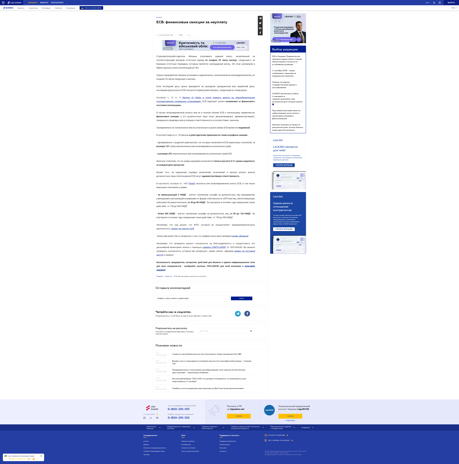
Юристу (44, 3)
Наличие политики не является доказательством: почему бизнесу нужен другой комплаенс (287, 127)
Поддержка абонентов (228, 441)
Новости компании (187, 441)
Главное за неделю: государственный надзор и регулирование (284, 84)
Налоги (159, 17)
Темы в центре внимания (190, 451)
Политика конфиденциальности (154, 448)
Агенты (146, 441)
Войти (241, 298)
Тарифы (239, 416)
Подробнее (290, 420)
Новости (20, 8)
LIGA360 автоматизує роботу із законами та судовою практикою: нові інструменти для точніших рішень (287, 98)
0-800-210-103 (178, 409)
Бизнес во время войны (92, 8)
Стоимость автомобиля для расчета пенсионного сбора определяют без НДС (207, 354)
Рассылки (223, 448)
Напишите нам (225, 444)
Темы (453, 8)
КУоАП (192, 183)
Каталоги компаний (188, 448)
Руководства (186, 444)
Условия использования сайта (153, 451)
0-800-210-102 (178, 417)
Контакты (223, 451)
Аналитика (33, 8)
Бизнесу (32, 3)
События (58, 8)
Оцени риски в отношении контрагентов (283, 207)
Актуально (70, 8)
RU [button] (427, 3)
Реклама (146, 454)
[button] (3, 2)
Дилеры (146, 444)
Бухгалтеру (57, 3)
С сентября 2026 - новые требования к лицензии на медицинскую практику (284, 73)
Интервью (46, 8)
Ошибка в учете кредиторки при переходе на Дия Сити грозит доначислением (208, 388)
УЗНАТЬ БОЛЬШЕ (284, 165)
